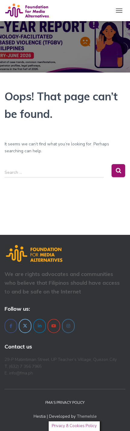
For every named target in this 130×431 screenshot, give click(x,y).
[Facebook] (11, 326)
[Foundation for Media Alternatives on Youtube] (53, 326)
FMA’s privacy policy (65, 402)
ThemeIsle (87, 416)
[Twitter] (25, 326)
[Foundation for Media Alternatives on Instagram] (68, 326)
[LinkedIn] (39, 326)
